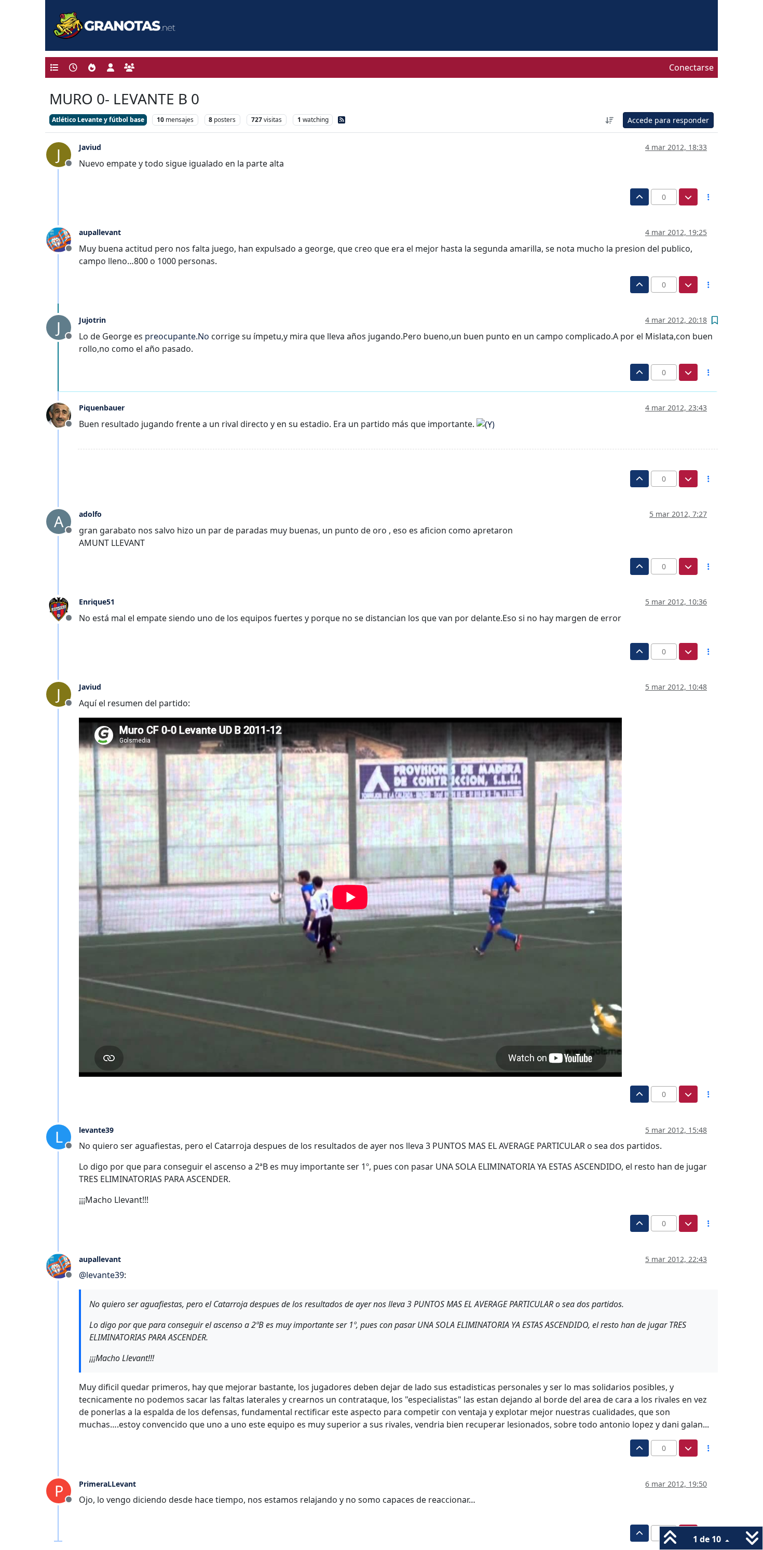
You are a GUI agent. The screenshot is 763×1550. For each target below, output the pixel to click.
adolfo (90, 514)
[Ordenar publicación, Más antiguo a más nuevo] (610, 120)
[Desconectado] (62, 238)
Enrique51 (97, 602)
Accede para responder (668, 120)
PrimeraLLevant (107, 1484)
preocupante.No (177, 336)
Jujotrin (92, 320)
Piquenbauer (102, 408)
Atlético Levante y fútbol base (98, 119)
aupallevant (100, 232)
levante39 (96, 1130)
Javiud (90, 147)
